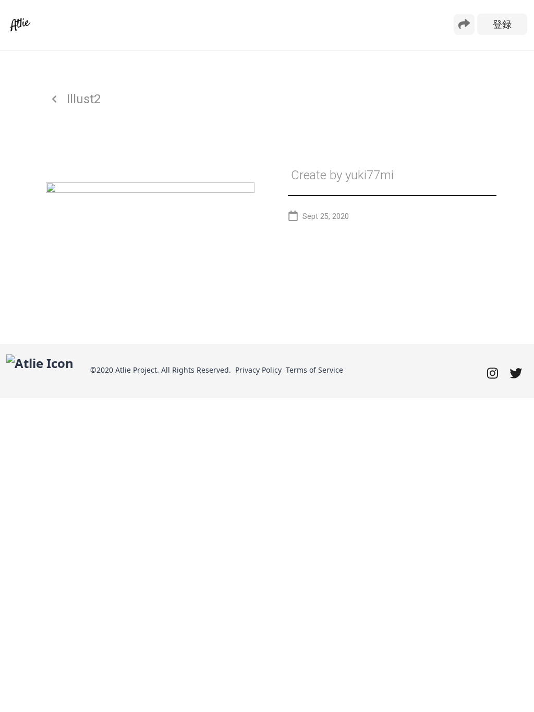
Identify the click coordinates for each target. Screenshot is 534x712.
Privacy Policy (258, 370)
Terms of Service (314, 370)
